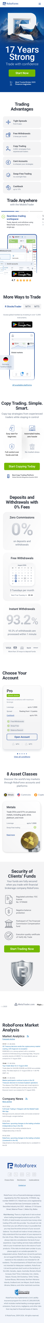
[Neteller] (35, 647)
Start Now (21, 73)
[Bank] (22, 647)
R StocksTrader (13, 306)
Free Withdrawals (16, 721)
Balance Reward (15, 729)
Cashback (10, 715)
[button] (10, 3)
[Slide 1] (17, 753)
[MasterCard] (15, 647)
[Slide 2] (19, 753)
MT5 (36, 306)
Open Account (22, 736)
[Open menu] (39, 4)
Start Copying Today (22, 466)
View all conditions (22, 757)
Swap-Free (13, 725)
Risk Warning (21, 1180)
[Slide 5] (26, 753)
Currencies (26, 795)
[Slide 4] (24, 753)
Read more (11, 835)
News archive (7, 1102)
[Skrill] (29, 647)
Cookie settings (34, 1180)
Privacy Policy (9, 1180)
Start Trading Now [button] (22, 949)
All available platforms (22, 385)
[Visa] (8, 647)
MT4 (27, 306)
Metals (11, 795)
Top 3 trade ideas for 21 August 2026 (15, 1066)
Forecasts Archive (8, 1039)
